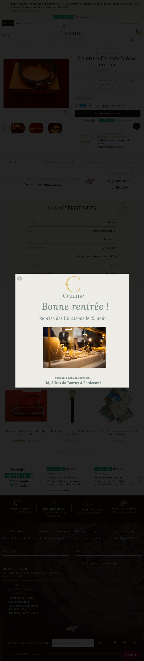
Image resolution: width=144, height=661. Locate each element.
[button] (19, 278)
